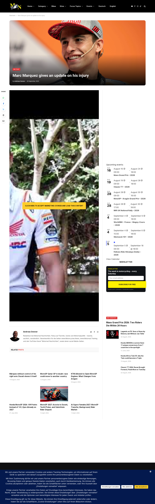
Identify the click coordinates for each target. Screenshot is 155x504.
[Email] (3, 121)
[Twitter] (3, 109)
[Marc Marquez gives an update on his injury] (77, 52)
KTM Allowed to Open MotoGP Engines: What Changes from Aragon (84, 376)
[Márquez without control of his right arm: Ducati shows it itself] (23, 363)
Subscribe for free (127, 284)
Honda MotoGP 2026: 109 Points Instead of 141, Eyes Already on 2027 (23, 407)
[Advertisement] (123, 124)
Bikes (54, 6)
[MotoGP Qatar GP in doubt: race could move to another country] (54, 363)
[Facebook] (3, 103)
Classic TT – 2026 (122, 187)
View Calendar (113, 259)
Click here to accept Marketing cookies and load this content (54, 206)
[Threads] (3, 115)
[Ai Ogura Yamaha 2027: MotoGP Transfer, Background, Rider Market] (85, 394)
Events (89, 6)
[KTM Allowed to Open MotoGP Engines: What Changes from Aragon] (85, 363)
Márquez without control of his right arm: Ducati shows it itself (23, 375)
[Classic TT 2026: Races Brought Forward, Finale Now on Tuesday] (112, 370)
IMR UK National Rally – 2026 (126, 210)
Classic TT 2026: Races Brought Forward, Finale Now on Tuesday (133, 368)
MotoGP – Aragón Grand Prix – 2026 (130, 198)
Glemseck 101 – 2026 (123, 237)
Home (29, 6)
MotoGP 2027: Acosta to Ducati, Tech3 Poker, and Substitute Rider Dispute (54, 407)
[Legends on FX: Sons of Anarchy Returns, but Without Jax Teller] (112, 334)
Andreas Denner (20, 81)
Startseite (12, 15)
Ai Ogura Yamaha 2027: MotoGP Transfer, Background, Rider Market (84, 407)
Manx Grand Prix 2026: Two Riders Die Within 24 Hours (124, 324)
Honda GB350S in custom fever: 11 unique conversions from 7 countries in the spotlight (133, 345)
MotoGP (16, 69)
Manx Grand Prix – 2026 (124, 175)
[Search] (144, 6)
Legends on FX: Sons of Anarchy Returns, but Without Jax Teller (133, 333)
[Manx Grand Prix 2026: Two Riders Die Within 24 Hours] (126, 308)
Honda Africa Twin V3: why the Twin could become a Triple (132, 357)
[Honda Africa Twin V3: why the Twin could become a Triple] (112, 358)
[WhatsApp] (3, 98)
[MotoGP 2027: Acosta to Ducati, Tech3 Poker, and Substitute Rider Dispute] (54, 394)
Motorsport (111, 318)
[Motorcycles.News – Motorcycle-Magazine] (15, 6)
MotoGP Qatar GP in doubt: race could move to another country (54, 375)
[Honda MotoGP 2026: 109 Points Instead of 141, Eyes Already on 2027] (23, 394)
